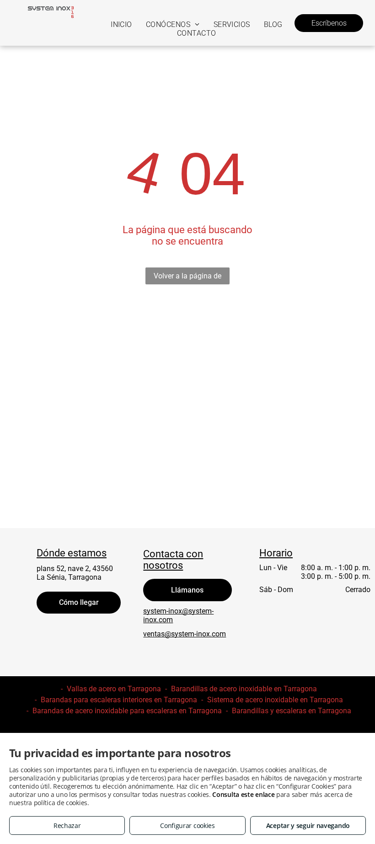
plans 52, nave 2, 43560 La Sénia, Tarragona (75, 573)
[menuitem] (121, 24)
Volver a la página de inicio (187, 278)
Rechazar (67, 825)
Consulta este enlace (243, 794)
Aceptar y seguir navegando (308, 825)
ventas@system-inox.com (184, 634)
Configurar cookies (187, 825)
